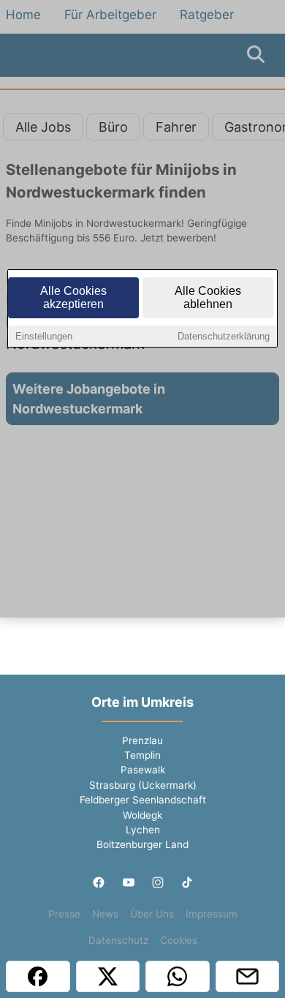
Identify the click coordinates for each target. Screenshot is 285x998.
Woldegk (142, 815)
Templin (142, 755)
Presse (64, 914)
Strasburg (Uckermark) (143, 785)
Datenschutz (118, 940)
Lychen (143, 830)
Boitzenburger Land (142, 844)
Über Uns (152, 914)
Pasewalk (143, 770)
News (105, 914)
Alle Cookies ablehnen (208, 297)
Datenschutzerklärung (224, 336)
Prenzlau (142, 740)
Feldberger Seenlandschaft (143, 800)
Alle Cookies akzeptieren (73, 297)
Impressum (212, 914)
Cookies (178, 940)
